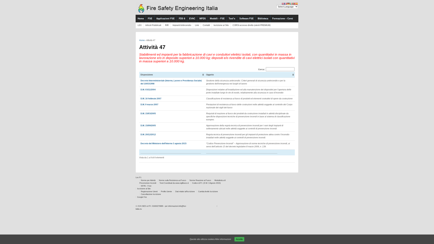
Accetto (239, 239)
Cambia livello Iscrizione (208, 191)
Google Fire (142, 197)
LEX (140, 25)
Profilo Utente (166, 191)
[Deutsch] (288, 3)
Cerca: (261, 69)
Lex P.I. (139, 177)
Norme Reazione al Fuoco (200, 180)
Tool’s (232, 18)
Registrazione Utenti (149, 191)
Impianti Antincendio (182, 25)
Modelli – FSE (217, 18)
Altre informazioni (223, 239)
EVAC (192, 18)
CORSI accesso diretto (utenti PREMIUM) (252, 25)
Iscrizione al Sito (221, 25)
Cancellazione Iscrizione (151, 194)
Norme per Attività (148, 180)
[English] (283, 3)
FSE (150, 18)
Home (141, 18)
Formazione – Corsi (282, 18)
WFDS (202, 18)
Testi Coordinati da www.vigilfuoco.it (174, 183)
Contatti (206, 25)
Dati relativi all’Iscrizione (185, 191)
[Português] (293, 3)
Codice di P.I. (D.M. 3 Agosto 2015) (206, 183)
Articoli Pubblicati (153, 25)
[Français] (285, 3)
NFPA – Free (146, 186)
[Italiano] (291, 3)
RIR (167, 25)
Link (197, 25)
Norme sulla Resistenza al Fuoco (172, 180)
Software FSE (246, 18)
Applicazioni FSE (165, 18)
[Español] (296, 3)
